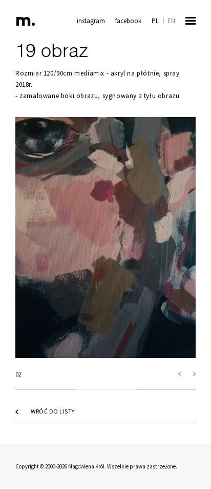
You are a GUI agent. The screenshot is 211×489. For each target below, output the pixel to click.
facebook (128, 20)
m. (25, 21)
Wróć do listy (53, 411)
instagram (91, 20)
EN (171, 20)
